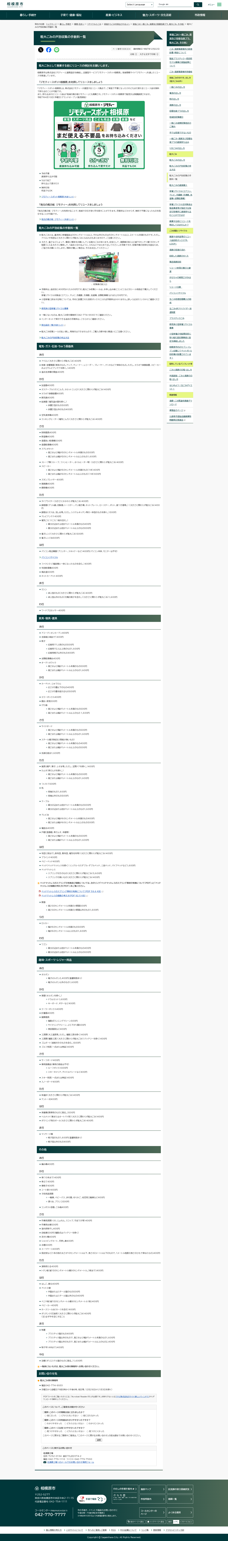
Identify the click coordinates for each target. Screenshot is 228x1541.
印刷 (132, 54)
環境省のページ (176, 410)
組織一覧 (172, 1499)
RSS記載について (128, 1530)
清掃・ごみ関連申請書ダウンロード (180, 402)
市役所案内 (146, 1499)
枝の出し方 (174, 99)
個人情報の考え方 (54, 1530)
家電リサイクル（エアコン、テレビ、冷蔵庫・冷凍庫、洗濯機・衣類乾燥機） (180, 194)
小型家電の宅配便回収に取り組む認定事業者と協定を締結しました (180, 337)
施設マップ (146, 1489)
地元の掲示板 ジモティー (57, 219)
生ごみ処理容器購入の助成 (180, 301)
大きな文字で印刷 (147, 54)
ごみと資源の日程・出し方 (180, 370)
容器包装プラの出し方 (179, 111)
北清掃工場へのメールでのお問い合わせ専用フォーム (70, 1462)
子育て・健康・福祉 (71, 15)
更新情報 (157, 1530)
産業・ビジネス (114, 15)
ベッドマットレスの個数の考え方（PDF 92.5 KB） (63, 896)
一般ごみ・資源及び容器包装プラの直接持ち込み (180, 140)
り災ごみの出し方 (177, 148)
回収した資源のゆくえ (179, 256)
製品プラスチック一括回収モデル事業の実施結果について (180, 62)
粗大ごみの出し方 (177, 160)
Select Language (136, 5)
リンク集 (145, 1530)
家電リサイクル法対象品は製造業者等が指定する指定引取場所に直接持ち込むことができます (180, 209)
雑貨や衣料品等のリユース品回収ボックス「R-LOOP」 (180, 240)
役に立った (52, 1416)
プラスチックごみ (176, 318)
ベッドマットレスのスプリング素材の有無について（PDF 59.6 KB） (71, 891)
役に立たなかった (91, 1416)
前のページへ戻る (137, 1522)
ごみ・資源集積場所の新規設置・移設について (180, 51)
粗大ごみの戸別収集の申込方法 (55, 338)
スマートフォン (186, 1522)
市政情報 (200, 15)
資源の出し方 (175, 105)
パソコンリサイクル (49, 557)
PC (176, 1522)
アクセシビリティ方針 (175, 1530)
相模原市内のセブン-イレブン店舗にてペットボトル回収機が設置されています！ (180, 352)
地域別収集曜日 (176, 117)
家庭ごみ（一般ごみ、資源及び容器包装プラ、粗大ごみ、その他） (158, 24)
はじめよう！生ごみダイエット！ (180, 387)
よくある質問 (174, 1512)
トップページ (51, 24)
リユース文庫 (175, 287)
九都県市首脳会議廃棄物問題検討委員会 (180, 418)
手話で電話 (91, 1499)
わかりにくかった (96, 1423)
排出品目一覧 (52, 325)
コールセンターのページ (149, 1512)
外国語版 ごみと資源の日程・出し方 (180, 377)
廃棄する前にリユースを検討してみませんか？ (180, 223)
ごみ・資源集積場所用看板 (180, 72)
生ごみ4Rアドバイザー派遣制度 (180, 310)
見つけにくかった (96, 1431)
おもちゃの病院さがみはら (180, 279)
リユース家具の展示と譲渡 (180, 270)
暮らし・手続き (28, 15)
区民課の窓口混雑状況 (178, 1489)
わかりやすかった (54, 1423)
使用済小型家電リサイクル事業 (54, 308)
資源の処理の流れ (177, 250)
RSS (113, 1530)
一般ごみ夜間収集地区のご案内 (180, 125)
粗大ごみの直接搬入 (178, 185)
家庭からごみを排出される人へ (117, 24)
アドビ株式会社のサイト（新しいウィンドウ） (132, 1397)
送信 (99, 1440)
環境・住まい (79, 24)
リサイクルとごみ (94, 24)
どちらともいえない (70, 1416)
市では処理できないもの (180, 133)
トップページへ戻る (157, 1522)
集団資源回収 (175, 262)
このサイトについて (74, 1530)
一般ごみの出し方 (177, 87)
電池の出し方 (175, 93)
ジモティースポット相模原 (57, 197)
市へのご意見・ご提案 (97, 1530)
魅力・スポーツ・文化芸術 (157, 15)
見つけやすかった (54, 1431)
